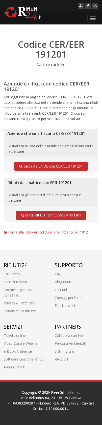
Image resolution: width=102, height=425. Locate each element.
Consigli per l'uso (68, 297)
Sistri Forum (64, 351)
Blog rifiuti (63, 281)
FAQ (58, 274)
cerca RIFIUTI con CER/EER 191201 (52, 215)
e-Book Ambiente (18, 351)
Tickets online (15, 335)
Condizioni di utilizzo (20, 311)
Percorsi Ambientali (70, 343)
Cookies (10, 289)
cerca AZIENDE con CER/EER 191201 (53, 166)
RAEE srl (61, 359)
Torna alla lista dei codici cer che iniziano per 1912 (47, 232)
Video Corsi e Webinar (21, 343)
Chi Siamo (12, 274)
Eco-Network (65, 305)
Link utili (61, 289)
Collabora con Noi (69, 335)
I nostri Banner (15, 281)
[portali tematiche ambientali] (81, 6)
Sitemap (73, 392)
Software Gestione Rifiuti (24, 359)
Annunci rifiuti (14, 367)
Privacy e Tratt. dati (19, 303)
